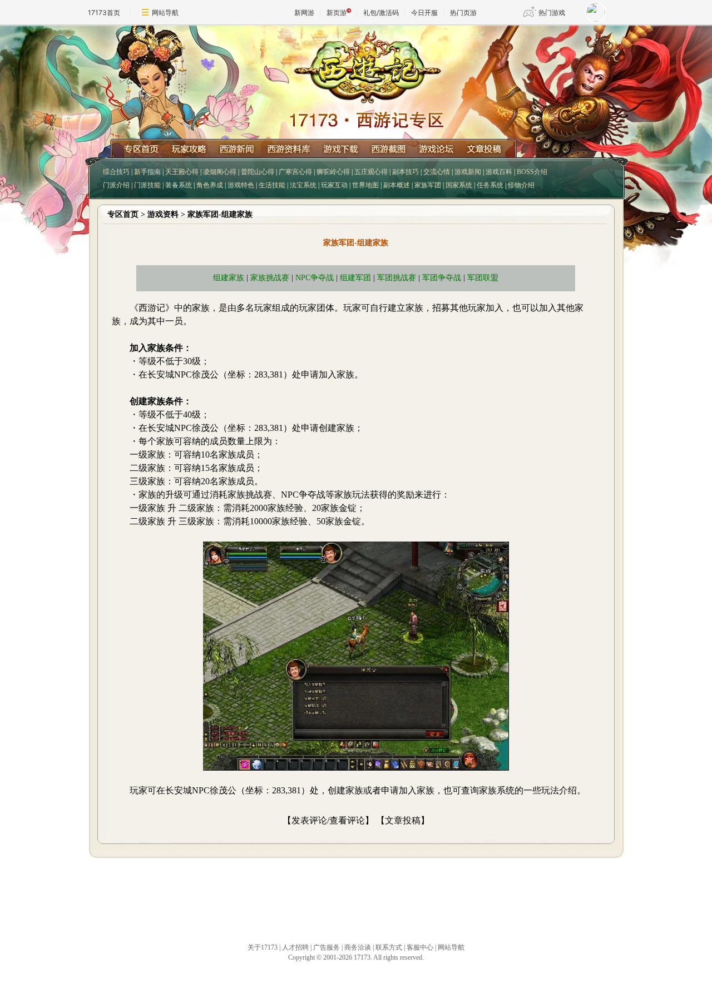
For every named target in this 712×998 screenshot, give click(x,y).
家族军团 (427, 185)
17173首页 (104, 12)
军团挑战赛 (396, 278)
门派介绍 (116, 185)
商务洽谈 (357, 947)
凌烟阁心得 (219, 172)
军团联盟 (482, 278)
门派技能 (147, 185)
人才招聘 (295, 947)
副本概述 (396, 185)
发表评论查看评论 (328, 820)
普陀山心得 (257, 172)
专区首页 (123, 214)
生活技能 (272, 185)
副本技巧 (405, 172)
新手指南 (147, 172)
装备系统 (178, 185)
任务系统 (490, 185)
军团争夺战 (441, 278)
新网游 (304, 12)
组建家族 (228, 278)
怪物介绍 (521, 185)
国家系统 (459, 185)
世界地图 (365, 185)
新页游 (337, 12)
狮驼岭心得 (333, 172)
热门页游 (463, 12)
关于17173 (263, 947)
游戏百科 (499, 172)
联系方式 (388, 947)
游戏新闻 (467, 172)
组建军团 (355, 278)
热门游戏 (551, 12)
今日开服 (424, 12)
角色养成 (209, 185)
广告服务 (326, 947)
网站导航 (165, 12)
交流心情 (436, 172)
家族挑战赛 (269, 278)
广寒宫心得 (295, 172)
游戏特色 (241, 185)
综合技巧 (116, 172)
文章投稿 (403, 820)
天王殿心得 (182, 172)
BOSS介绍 (532, 172)
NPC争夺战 (314, 278)
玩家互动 (334, 185)
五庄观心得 (371, 172)
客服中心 (420, 947)
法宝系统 (303, 185)
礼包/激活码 (381, 12)
